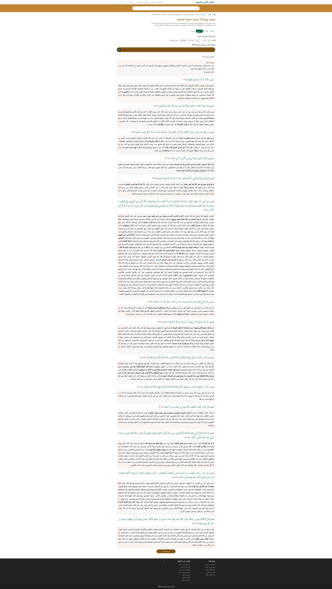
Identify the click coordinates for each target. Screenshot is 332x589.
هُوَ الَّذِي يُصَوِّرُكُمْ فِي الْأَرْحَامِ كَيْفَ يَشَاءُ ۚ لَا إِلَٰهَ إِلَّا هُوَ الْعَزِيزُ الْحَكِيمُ (183, 178)
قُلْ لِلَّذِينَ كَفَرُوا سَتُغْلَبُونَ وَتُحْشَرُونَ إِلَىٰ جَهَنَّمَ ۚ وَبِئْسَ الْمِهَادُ (186, 407)
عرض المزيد (166, 551)
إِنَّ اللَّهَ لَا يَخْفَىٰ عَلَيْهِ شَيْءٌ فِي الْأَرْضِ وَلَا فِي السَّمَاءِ (189, 158)
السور (209, 14)
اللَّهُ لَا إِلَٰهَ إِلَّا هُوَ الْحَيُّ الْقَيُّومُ (198, 79)
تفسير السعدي (189, 14)
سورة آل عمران (200, 14)
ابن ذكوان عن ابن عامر (184, 564)
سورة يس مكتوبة (210, 572)
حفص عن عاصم (186, 574)
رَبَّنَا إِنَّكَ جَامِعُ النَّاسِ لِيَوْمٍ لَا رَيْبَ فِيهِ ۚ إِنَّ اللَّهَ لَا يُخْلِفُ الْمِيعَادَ (185, 322)
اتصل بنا (121, 2)
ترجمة (193, 31)
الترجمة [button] (130, 2)
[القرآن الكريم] (214, 14)
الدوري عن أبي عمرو (184, 569)
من (209, 40)
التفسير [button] (138, 2)
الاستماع (160, 2)
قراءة (206, 31)
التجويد (146, 2)
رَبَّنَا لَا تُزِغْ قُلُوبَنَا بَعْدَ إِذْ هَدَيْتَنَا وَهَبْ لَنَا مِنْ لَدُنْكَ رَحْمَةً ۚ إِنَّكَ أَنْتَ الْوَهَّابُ (180, 302)
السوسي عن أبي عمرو (184, 572)
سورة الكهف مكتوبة (210, 569)
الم (207, 56)
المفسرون (183, 40)
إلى (197, 40)
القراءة (153, 2)
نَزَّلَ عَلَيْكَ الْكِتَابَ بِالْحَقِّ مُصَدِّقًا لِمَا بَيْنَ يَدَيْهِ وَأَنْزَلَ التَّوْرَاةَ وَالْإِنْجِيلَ (183, 106)
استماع (212, 31)
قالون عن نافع (186, 577)
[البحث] (134, 8)
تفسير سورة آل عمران (176, 14)
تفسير (198, 31)
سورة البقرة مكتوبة (210, 564)
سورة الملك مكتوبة (210, 574)
